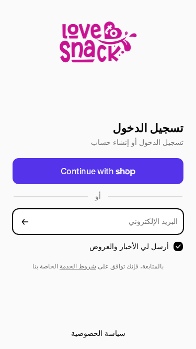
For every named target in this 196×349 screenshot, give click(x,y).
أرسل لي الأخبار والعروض (129, 246)
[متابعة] (25, 221)
